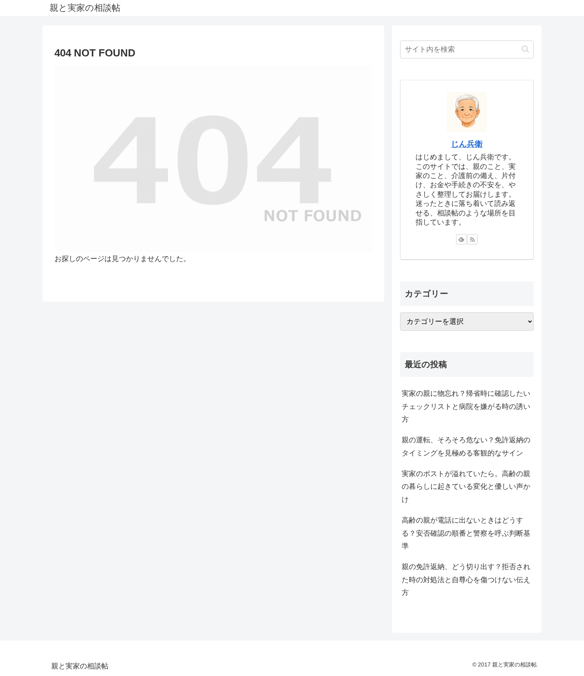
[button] (525, 49)
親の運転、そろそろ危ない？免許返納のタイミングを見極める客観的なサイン (466, 446)
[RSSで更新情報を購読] (472, 239)
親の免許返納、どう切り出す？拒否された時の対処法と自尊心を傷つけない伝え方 (466, 580)
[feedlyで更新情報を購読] (461, 239)
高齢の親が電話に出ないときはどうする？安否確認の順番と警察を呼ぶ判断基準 (466, 533)
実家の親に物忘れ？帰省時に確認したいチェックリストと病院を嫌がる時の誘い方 (466, 406)
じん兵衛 (467, 143)
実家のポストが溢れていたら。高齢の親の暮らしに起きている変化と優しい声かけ (466, 487)
